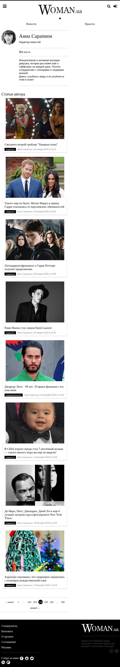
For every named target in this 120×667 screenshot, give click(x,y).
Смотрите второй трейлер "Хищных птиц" (31, 144)
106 (51, 602)
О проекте (7, 636)
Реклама (6, 647)
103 (35, 602)
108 (63, 602)
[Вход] (115, 6)
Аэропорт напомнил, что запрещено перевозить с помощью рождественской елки (35, 578)
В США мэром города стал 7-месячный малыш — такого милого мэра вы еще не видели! (34, 450)
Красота (90, 24)
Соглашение (8, 642)
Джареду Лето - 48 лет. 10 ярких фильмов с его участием (34, 388)
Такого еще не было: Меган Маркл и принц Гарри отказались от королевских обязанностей (34, 205)
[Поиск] (108, 6)
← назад (9, 602)
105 (46, 602)
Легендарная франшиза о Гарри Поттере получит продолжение (30, 267)
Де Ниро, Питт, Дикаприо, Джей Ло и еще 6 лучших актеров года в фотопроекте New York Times (33, 514)
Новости (31, 24)
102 (29, 602)
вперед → (35, 608)
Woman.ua (87, 641)
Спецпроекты (9, 626)
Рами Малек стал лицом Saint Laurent (28, 328)
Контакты (7, 631)
